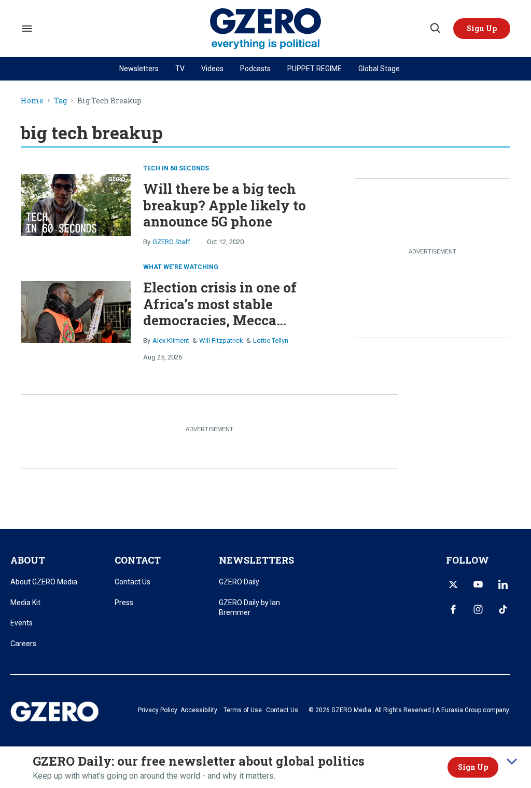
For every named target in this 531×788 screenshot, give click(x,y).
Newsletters (139, 68)
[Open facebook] (453, 609)
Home (32, 101)
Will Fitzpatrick (221, 340)
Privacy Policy (157, 710)
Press (124, 602)
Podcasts (255, 68)
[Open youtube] (478, 584)
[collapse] (512, 761)
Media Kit (25, 602)
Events (21, 623)
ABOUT (27, 560)
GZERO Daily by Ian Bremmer (249, 607)
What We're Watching (180, 267)
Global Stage (379, 68)
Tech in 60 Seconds (176, 168)
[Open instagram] (478, 609)
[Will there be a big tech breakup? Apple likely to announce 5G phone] (76, 203)
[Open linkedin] (503, 584)
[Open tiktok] (503, 609)
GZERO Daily (239, 582)
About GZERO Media (43, 582)
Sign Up (473, 767)
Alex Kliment (170, 340)
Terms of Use (242, 710)
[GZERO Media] (266, 28)
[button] (481, 28)
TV (180, 68)
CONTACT (138, 560)
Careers (23, 643)
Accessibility (198, 710)
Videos (212, 68)
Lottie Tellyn (270, 340)
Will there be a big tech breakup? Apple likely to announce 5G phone (224, 205)
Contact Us (132, 582)
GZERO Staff (171, 242)
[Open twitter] (453, 584)
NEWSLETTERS (256, 560)
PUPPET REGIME (314, 68)
